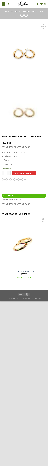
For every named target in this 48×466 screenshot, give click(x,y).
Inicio (7, 11)
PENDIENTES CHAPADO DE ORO (32, 11)
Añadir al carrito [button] (24, 277)
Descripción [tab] (8, 196)
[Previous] (4, 85)
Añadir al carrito (24, 173)
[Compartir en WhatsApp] (4, 179)
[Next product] (22, 15)
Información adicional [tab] (12, 199)
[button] (3, 4)
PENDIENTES (15, 11)
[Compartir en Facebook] (8, 179)
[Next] (10, 85)
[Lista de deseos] (41, 3)
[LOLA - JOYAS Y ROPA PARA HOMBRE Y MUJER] (23, 4)
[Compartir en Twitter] (12, 179)
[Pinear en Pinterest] (20, 179)
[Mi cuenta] (38, 3)
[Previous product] (26, 15)
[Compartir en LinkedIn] (24, 179)
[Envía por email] (16, 179)
